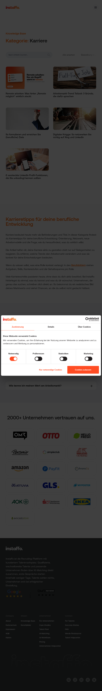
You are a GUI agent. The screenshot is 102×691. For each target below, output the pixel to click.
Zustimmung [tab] (18, 327)
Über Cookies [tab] (84, 327)
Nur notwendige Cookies (50, 370)
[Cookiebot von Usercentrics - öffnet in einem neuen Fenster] (87, 319)
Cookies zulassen (83, 370)
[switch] (38, 359)
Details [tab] (51, 327)
